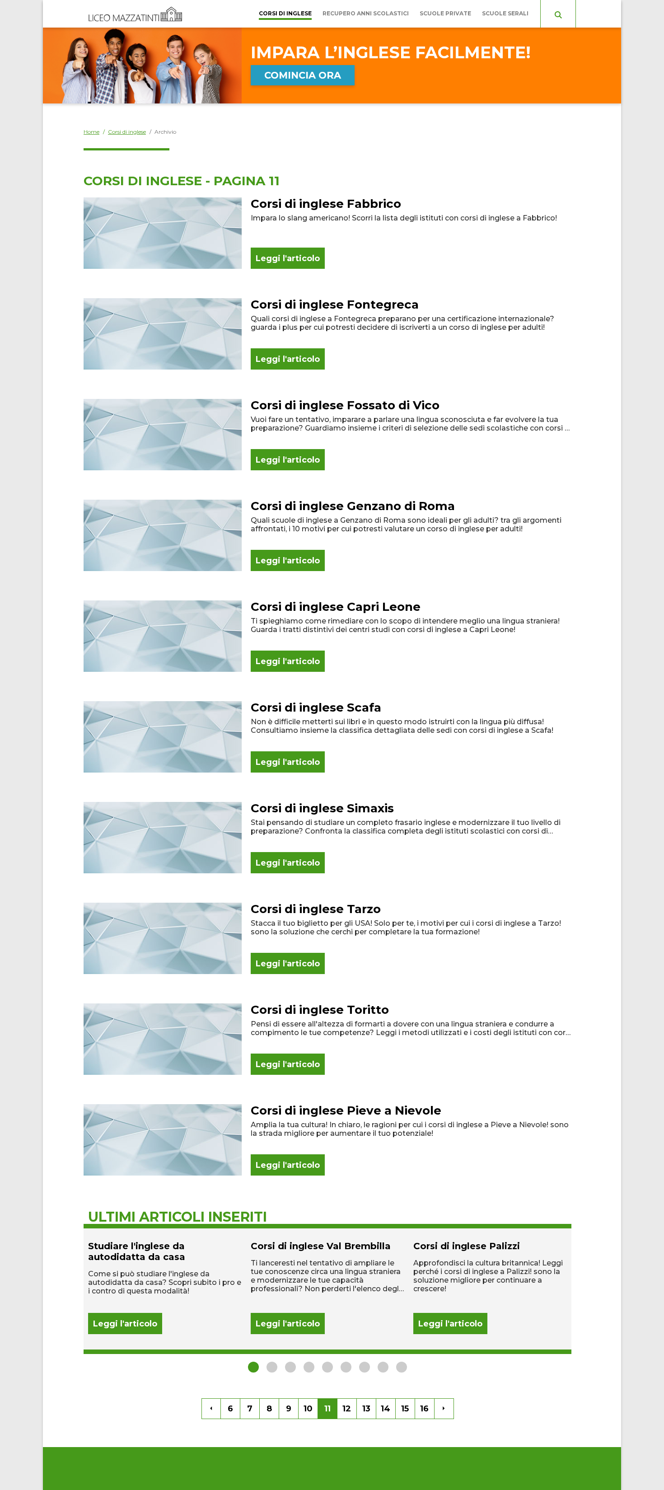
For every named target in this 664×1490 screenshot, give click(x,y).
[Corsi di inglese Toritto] (327, 1039)
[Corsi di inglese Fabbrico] (327, 233)
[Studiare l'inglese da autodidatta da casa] (165, 1287)
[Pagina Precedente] (211, 1408)
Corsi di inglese (285, 13)
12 (346, 1409)
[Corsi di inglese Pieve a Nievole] (327, 1140)
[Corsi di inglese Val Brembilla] (327, 1287)
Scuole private (445, 13)
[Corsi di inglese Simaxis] (327, 837)
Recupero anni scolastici (366, 13)
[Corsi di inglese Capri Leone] (327, 636)
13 (366, 1409)
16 (424, 1409)
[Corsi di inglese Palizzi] (490, 1287)
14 (385, 1409)
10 (308, 1409)
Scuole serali (505, 13)
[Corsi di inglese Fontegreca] (327, 334)
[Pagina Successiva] (444, 1408)
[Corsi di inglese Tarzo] (327, 938)
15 (405, 1409)
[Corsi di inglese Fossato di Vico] (327, 434)
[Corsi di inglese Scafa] (327, 737)
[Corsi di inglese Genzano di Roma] (327, 535)
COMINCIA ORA (302, 75)
